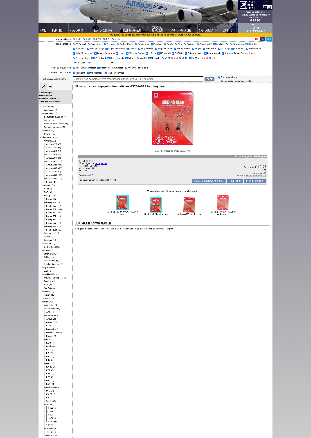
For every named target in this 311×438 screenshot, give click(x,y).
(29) (53, 267)
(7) (52, 425)
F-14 (48, 356)
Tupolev (48, 281)
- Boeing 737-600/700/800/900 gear (122, 213)
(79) (54, 185)
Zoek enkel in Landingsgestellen (236, 81)
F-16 (48, 363)
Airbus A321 (51, 165)
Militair (45, 302)
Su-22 (51, 408)
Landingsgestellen (54, 117)
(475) (59, 226)
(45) (59, 144)
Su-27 (51, 415)
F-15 (48, 360)
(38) (52, 363)
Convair (47, 243)
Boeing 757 (51, 216)
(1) (53, 380)
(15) (51, 353)
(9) (55, 336)
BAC (46, 192)
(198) (59, 216)
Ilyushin (47, 267)
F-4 (47, 350)
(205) (55, 435)
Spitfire (49, 401)
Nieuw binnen (45, 95)
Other (51, 422)
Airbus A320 (51, 161)
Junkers (48, 271)
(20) (56, 315)
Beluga (49, 182)
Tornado (50, 428)
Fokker (47, 257)
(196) (65, 124)
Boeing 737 (51, 209)
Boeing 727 (51, 206)
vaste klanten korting (255, 175)
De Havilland (50, 247)
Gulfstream (49, 261)
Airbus (47, 141)
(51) (58, 199)
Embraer (48, 254)
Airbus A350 (51, 175)
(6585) (55, 137)
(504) (59, 213)
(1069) (59, 209)
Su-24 (51, 411)
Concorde (48, 240)
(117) (53, 237)
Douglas (48, 250)
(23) (51, 285)
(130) (59, 206)
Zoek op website (228, 77)
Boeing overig (52, 230)
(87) (50, 189)
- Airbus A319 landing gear (189, 214)
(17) (65, 117)
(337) (59, 161)
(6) (60, 230)
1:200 (89, 161)
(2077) (53, 141)
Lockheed (48, 274)
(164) (64, 278)
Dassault (50, 329)
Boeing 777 (51, 223)
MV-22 (49, 394)
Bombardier (49, 233)
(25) (52, 356)
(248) (59, 219)
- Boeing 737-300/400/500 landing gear (222, 213)
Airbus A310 (51, 151)
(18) (55, 240)
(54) (52, 130)
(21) (55, 182)
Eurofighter (51, 346)
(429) (59, 168)
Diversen (46, 106)
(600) (59, 223)
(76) (55, 274)
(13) (52, 120)
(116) (55, 322)
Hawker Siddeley (52, 264)
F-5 (47, 353)
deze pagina (101, 163)
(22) (54, 404)
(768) (51, 302)
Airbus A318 (51, 154)
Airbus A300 (51, 148)
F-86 (48, 377)
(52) (55, 113)
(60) (59, 148)
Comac (47, 237)
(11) (52, 291)
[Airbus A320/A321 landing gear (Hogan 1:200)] (172, 144)
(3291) (54, 195)
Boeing (47, 195)
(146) (54, 254)
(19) (55, 110)
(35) (59, 154)
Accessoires (49, 305)
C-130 (49, 326)
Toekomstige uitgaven (49, 101)
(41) (56, 329)
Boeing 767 (51, 219)
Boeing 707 (51, 199)
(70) (52, 298)
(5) (56, 305)
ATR (46, 189)
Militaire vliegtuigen (53, 309)
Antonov (48, 185)
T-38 (48, 425)
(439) (59, 175)
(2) (53, 384)
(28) (52, 257)
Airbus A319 (51, 158)
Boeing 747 (51, 213)
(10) (58, 202)
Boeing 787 (51, 226)
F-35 (48, 374)
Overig (47, 120)
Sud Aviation (50, 288)
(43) (58, 247)
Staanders (48, 113)
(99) (52, 106)
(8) (52, 377)
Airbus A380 (51, 178)
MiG (48, 391)
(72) (53, 250)
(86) (59, 158)
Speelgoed (49, 110)
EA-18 (49, 343)
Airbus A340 (51, 172)
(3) (53, 343)
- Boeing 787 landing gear (155, 214)
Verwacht (80, 73)
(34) (59, 151)
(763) (65, 309)
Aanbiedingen (45, 93)
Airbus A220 (51, 144)
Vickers (47, 295)
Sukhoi (47, 291)
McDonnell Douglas (53, 278)
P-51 (48, 398)
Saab (46, 285)
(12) (51, 350)
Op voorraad (96, 73)
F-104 (49, 380)
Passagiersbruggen (52, 127)
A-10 (48, 312)
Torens (47, 130)
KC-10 (49, 384)
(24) (60, 332)
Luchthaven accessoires (52, 124)
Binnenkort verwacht (49, 98)
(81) (59, 172)
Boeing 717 (51, 202)
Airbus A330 (51, 168)
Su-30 (51, 418)
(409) (59, 165)
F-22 (48, 370)
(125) (53, 134)
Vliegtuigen (47, 137)
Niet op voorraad (115, 73)
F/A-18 (49, 367)
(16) (50, 192)
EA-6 (48, 339)
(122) (59, 178)
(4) (53, 271)
